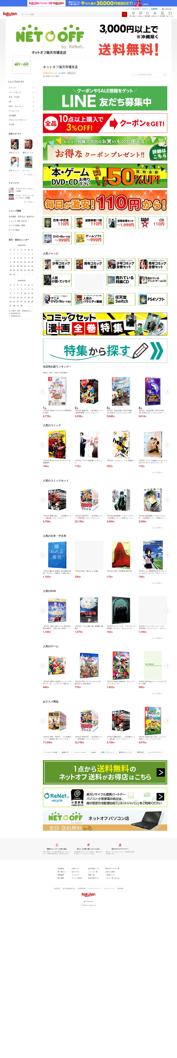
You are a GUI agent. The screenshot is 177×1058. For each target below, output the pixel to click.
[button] (168, 9)
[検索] (124, 14)
